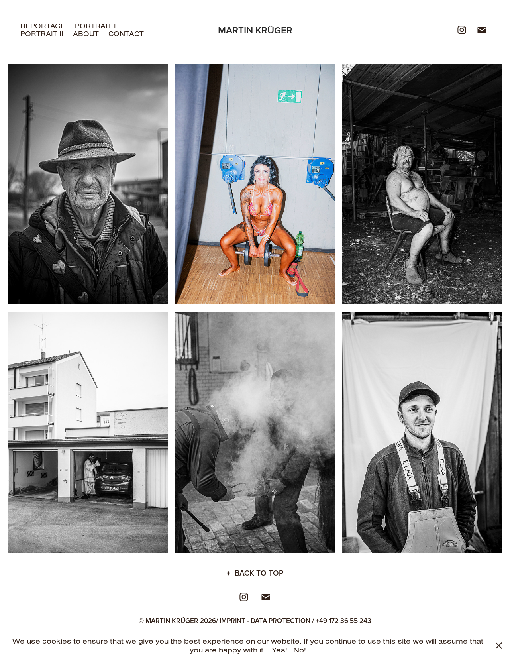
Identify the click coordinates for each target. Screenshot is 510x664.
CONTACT (126, 33)
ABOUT (86, 33)
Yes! (279, 649)
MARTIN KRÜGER (255, 30)
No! (299, 649)
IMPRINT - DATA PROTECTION (265, 620)
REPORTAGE (42, 26)
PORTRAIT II (41, 33)
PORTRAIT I (95, 26)
